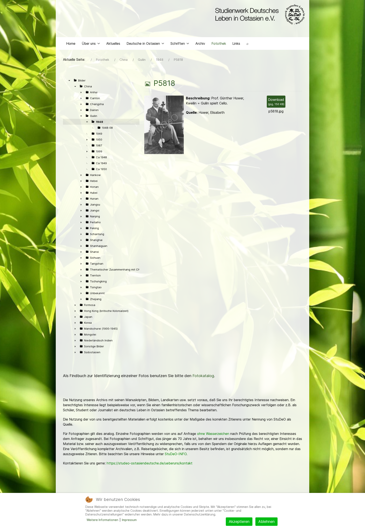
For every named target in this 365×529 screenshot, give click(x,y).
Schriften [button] (177, 43)
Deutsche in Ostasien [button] (143, 43)
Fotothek (218, 43)
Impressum (129, 520)
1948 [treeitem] (99, 121)
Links (236, 43)
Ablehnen (266, 521)
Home (70, 43)
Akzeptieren (239, 521)
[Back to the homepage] (259, 14)
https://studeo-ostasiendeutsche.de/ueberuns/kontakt (149, 463)
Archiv (200, 43)
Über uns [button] (89, 43)
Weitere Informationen (102, 520)
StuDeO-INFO (176, 454)
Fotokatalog (203, 375)
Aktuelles (113, 43)
